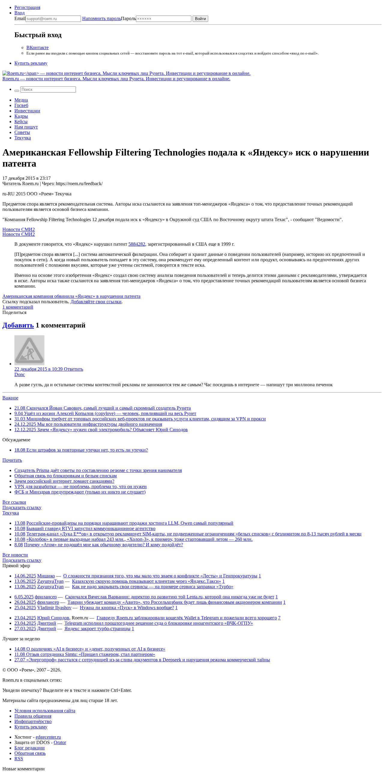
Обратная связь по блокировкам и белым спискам (65, 475)
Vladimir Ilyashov (54, 607)
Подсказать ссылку (21, 507)
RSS (18, 758)
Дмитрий (46, 623)
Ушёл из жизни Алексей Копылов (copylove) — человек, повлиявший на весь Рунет (105, 413)
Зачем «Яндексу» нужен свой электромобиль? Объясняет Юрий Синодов (101, 429)
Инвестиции (27, 110)
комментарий (17, 307)
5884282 (136, 244)
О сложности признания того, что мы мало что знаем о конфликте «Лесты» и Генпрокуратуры (160, 575)
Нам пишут (26, 126)
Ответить (73, 369)
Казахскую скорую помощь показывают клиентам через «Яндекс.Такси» (146, 581)
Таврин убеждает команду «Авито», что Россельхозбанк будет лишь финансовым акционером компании (175, 602)
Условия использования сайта (44, 710)
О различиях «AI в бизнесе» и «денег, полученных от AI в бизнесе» (89, 648)
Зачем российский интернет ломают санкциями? (64, 481)
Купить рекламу (30, 63)
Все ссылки (14, 502)
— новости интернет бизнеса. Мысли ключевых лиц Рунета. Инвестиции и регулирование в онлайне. (116, 78)
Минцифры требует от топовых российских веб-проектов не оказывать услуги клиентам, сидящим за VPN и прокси (140, 418)
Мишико (46, 575)
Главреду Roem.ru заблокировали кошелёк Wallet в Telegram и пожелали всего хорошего (187, 617)
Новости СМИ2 (18, 229)
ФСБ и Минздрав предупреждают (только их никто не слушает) (80, 491)
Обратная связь (30, 753)
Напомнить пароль (101, 18)
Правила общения (32, 716)
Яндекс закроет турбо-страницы (97, 628)
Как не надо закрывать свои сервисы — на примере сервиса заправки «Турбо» (152, 586)
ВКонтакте (37, 47)
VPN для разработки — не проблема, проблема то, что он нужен (80, 486)
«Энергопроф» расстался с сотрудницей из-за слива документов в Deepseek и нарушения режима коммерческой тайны (142, 659)
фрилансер (46, 596)
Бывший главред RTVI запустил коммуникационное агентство (90, 528)
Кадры (21, 116)
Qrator (60, 742)
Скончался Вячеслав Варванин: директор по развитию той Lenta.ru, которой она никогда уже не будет (169, 596)
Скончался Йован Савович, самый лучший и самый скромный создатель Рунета (102, 408)
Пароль (109, 18)
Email (20, 18)
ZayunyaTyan (50, 581)
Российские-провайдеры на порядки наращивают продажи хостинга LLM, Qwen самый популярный (129, 523)
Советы (22, 132)
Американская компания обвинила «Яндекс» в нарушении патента (71, 296)
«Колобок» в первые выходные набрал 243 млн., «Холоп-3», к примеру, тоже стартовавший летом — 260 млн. (139, 539)
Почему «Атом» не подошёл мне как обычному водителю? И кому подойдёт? (103, 544)
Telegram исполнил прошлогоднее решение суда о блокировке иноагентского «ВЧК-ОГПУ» (158, 623)
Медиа (21, 99)
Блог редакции (29, 747)
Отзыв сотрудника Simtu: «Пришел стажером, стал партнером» (84, 654)
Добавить (18, 325)
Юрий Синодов (53, 617)
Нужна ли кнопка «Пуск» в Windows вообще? (127, 607)
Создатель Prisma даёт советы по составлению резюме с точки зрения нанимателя (98, 470)
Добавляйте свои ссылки (96, 301)
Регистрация (27, 7)
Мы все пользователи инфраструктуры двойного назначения (88, 424)
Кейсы (21, 121)
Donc (19, 374)
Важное (10, 397)
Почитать (12, 460)
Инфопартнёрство (33, 721)
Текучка (22, 137)
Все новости (15, 554)
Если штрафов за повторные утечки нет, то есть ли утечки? (81, 449)
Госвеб (21, 105)
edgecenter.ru (48, 737)
